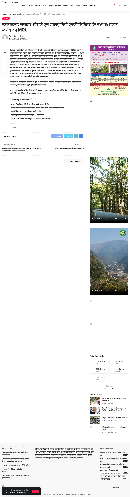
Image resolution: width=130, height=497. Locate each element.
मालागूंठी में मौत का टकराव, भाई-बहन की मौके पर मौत (26, 111)
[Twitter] (118, 362)
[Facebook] (99, 362)
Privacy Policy (8, 492)
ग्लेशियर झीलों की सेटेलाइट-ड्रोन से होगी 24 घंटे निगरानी (27, 115)
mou (18, 128)
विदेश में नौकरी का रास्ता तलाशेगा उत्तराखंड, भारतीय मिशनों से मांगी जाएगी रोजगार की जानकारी (37, 108)
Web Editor (13, 36)
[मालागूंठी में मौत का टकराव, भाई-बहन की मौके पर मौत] (95, 420)
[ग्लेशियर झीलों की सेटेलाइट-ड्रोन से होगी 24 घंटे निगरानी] (95, 430)
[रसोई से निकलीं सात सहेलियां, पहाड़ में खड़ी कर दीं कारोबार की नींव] (95, 401)
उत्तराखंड (6, 18)
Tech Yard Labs (85, 494)
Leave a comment (75, 161)
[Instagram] (99, 370)
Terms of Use (21, 492)
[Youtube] (118, 370)
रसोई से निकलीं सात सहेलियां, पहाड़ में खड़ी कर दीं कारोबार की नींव (30, 104)
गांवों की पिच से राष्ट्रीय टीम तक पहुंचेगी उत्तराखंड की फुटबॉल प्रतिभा (30, 118)
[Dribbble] (99, 378)
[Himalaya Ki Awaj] (10, 5)
